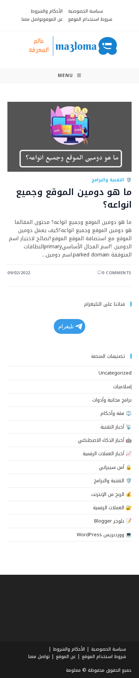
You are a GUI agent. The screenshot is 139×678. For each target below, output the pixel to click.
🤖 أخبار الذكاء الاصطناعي (105, 440)
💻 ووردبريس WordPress (104, 534)
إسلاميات (122, 386)
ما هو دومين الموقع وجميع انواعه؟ (74, 198)
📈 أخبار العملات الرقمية (107, 453)
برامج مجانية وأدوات (112, 400)
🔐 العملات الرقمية (112, 507)
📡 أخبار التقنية (116, 427)
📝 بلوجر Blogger (113, 521)
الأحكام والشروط (47, 11)
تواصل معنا (32, 19)
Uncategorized (115, 372)
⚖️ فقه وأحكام (116, 413)
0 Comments (117, 273)
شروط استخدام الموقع (90, 19)
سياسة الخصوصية (85, 11)
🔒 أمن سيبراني (115, 467)
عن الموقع (53, 19)
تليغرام (66, 326)
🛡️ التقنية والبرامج (112, 180)
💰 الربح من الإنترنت (111, 494)
